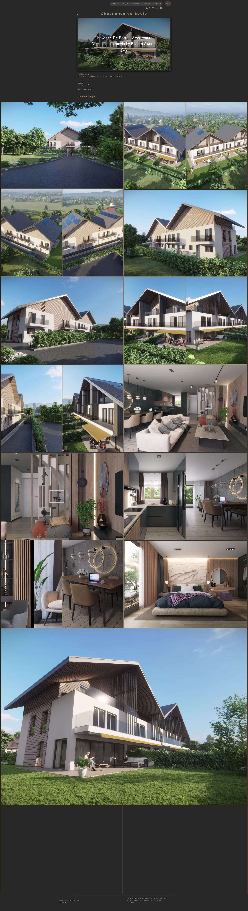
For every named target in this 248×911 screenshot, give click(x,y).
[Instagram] (150, 8)
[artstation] (155, 8)
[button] (124, 4)
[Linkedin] (147, 8)
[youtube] (153, 8)
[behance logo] (158, 8)
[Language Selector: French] (168, 3)
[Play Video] (124, 50)
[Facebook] (161, 8)
